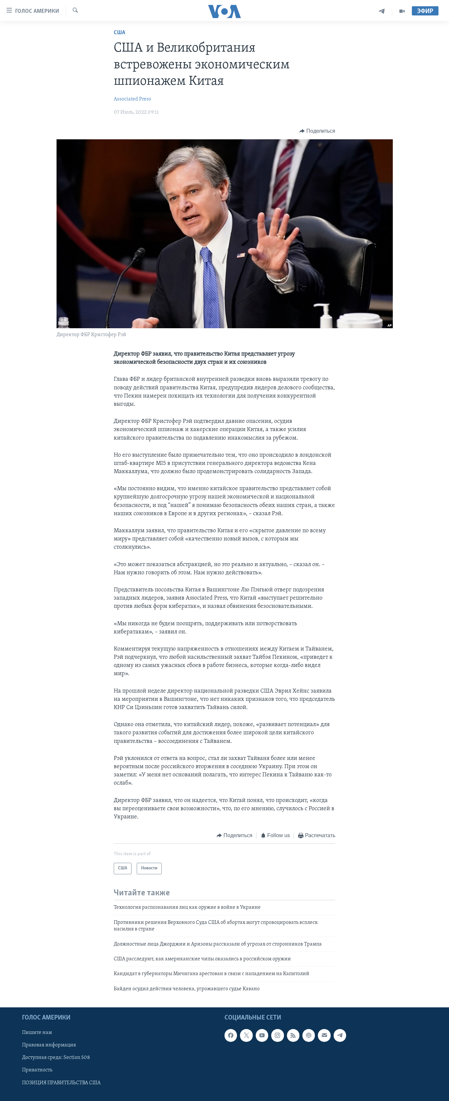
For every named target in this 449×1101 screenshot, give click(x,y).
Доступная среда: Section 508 (56, 1058)
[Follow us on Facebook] (231, 1035)
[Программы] (402, 11)
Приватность (37, 1070)
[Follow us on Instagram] (277, 1035)
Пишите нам (37, 1033)
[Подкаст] (308, 1035)
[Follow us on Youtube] (262, 1035)
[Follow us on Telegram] (340, 1035)
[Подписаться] (324, 1035)
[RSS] (293, 1035)
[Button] (317, 131)
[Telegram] (381, 11)
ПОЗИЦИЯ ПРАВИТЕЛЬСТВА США (61, 1083)
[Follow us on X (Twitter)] (246, 1035)
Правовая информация (49, 1045)
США (119, 33)
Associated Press (132, 99)
